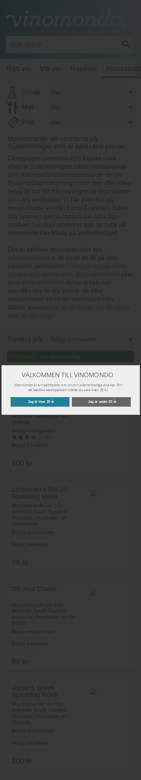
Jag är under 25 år (102, 402)
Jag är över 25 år (41, 402)
